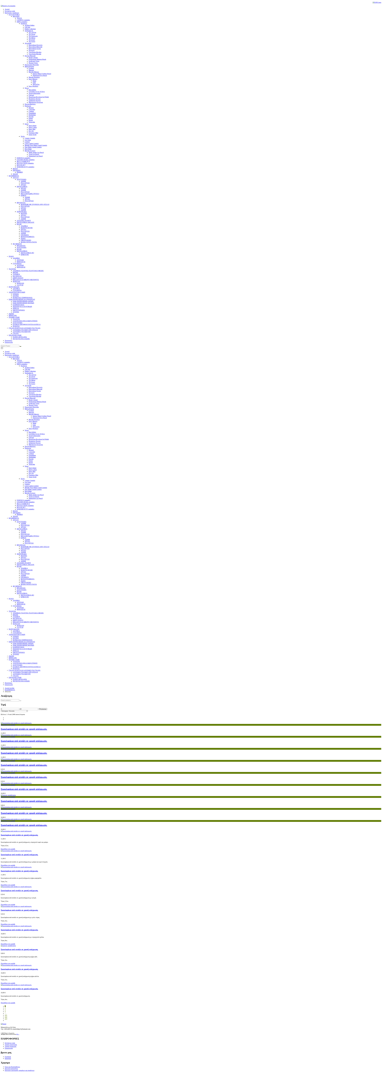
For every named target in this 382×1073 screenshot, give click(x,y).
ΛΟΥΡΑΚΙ (20, 602)
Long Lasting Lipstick (32, 486)
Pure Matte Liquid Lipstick (33, 489)
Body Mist (32, 471)
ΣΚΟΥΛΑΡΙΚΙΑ (22, 529)
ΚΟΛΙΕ (19, 566)
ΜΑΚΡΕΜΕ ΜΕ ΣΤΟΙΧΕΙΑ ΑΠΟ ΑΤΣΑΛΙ (35, 547)
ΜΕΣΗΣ (15, 615)
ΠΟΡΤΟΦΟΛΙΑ (14, 629)
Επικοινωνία (9, 342)
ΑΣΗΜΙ (23, 523)
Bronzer (31, 450)
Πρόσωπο (28, 448)
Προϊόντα (24, 366)
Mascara (31, 412)
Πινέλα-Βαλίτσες (30, 446)
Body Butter (32, 468)
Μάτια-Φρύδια (29, 409)
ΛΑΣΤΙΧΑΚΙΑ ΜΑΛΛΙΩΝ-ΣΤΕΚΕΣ (25, 663)
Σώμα (26, 466)
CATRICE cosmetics (23, 362)
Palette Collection (30, 371)
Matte (34, 423)
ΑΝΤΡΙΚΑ (16, 631)
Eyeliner (31, 410)
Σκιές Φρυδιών (33, 428)
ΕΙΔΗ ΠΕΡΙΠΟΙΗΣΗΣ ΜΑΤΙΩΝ (23, 645)
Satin (34, 425)
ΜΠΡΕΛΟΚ (13, 658)
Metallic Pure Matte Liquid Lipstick (36, 487)
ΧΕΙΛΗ (15, 516)
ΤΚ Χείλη (32, 384)
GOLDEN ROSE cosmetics (26, 502)
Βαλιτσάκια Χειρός (35, 391)
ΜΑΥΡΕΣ (24, 556)
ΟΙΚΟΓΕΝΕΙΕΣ (26, 582)
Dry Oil (31, 473)
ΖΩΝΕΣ (11, 656)
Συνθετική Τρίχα (34, 403)
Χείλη (23, 479)
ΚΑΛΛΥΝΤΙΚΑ (14, 357)
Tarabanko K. (29, 373)
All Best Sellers (29, 367)
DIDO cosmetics (22, 364)
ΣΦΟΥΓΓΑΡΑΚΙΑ (19, 652)
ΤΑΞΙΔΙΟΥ (16, 616)
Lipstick (27, 484)
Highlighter (32, 457)
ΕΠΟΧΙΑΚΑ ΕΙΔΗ (15, 677)
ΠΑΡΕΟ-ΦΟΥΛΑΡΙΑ (20, 679)
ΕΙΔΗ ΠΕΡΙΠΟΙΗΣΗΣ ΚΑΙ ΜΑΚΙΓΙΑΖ (22, 642)
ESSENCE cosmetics (23, 500)
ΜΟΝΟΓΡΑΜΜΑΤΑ (27, 579)
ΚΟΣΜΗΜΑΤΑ (14, 518)
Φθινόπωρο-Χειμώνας (36, 444)
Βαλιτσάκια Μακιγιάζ (35, 389)
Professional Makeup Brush (37, 402)
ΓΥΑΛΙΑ (16, 676)
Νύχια (27, 430)
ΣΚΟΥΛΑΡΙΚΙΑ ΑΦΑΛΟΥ (25, 565)
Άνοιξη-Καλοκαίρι (34, 436)
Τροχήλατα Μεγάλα (35, 394)
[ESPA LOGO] (377, 2)
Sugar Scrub (32, 477)
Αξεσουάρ (28, 385)
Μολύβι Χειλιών (30, 493)
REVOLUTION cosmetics (25, 505)
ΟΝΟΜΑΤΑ (25, 577)
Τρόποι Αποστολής (11, 1045)
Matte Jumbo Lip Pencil (36, 495)
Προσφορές (8, 340)
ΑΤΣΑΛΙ (16, 520)
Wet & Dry (36, 427)
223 (6, 1019)
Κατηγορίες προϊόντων (12, 13)
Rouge (31, 462)
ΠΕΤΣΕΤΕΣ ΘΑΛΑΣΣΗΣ (21, 681)
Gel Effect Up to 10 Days (37, 434)
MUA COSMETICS (23, 504)
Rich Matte (28, 491)
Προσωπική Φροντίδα (32, 407)
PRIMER (20, 514)
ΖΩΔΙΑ (23, 581)
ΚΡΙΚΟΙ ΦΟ (25, 597)
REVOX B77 (21, 507)
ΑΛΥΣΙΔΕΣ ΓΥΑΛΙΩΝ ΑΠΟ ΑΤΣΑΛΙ (25, 672)
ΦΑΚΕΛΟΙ (16, 624)
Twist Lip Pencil (34, 496)
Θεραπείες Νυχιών (35, 441)
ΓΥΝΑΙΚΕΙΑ (17, 606)
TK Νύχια (32, 376)
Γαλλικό (31, 437)
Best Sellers (32, 432)
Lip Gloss (28, 482)
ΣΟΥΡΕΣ (16, 638)
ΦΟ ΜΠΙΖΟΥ (17, 586)
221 (6, 1015)
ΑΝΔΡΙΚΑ (24, 568)
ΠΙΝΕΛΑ (16, 650)
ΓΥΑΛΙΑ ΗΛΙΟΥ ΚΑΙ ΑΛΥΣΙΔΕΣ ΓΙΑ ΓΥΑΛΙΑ (24, 670)
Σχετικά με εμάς (10, 11)
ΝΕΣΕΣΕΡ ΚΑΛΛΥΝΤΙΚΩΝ (22, 649)
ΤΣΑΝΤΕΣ (12, 611)
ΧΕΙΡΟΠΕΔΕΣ (22, 554)
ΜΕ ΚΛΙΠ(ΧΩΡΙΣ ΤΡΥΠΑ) (30, 536)
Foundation (32, 455)
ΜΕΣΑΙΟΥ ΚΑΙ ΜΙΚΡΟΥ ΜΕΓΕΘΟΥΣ (26, 622)
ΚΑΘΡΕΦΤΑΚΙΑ (18, 647)
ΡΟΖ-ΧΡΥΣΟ (25, 525)
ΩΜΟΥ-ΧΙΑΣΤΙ (18, 620)
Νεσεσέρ (32, 393)
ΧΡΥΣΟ (23, 527)
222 (6, 1017)
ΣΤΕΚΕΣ (16, 636)
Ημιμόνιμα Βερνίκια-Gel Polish (39, 439)
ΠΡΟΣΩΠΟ (16, 513)
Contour (31, 453)
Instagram (8, 1058)
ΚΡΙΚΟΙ (23, 538)
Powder (31, 459)
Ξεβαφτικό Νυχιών (35, 443)
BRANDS (16, 359)
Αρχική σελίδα (9, 688)
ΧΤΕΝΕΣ (16, 654)
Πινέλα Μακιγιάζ (30, 398)
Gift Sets (27, 369)
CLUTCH (20, 627)
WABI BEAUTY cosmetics (25, 509)
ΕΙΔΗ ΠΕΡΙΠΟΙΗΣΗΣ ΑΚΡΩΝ (23, 643)
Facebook (8, 1057)
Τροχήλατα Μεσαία (35, 396)
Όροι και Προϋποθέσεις (12, 1067)
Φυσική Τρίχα (33, 405)
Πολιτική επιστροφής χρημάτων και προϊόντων (19, 1070)
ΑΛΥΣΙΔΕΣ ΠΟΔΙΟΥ (24, 563)
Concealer (32, 452)
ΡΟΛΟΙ (11, 599)
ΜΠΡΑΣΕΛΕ (21, 604)
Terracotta (32, 464)
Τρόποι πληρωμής (10, 1046)
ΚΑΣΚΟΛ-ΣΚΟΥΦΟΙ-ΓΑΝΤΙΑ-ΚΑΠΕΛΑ (27, 667)
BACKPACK (17, 618)
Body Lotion (33, 470)
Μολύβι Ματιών (34, 414)
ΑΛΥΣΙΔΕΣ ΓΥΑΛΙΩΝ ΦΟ (22, 674)
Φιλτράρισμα (42, 709)
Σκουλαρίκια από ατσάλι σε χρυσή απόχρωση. (19, 835)
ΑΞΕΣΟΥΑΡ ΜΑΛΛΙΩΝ (17, 634)
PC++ (18, 1034)
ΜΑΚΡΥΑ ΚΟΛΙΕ (27, 570)
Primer (31, 461)
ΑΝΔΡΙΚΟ (16, 600)
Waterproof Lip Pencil (36, 498)
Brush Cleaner (33, 400)
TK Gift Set (32, 375)
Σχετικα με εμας (10, 1043)
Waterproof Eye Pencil (40, 418)
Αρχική (7, 9)
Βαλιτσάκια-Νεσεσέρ (35, 387)
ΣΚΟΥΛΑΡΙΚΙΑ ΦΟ (27, 595)
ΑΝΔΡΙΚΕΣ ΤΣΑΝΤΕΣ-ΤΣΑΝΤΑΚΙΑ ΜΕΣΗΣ (28, 613)
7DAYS (19, 360)
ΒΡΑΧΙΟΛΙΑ (21, 545)
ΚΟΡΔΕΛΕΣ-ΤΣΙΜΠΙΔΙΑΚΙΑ (22, 640)
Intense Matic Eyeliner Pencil (42, 416)
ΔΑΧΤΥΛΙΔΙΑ (21, 522)
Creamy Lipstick (30, 480)
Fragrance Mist (33, 475)
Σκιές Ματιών (33, 421)
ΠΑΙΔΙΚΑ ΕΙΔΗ (14, 659)
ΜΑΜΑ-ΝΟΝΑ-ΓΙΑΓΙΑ (29, 584)
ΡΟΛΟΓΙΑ (16, 668)
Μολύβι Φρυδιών (34, 419)
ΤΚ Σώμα (32, 382)
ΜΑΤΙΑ (15, 511)
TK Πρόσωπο (33, 378)
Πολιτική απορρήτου (11, 1069)
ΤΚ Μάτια (32, 380)
